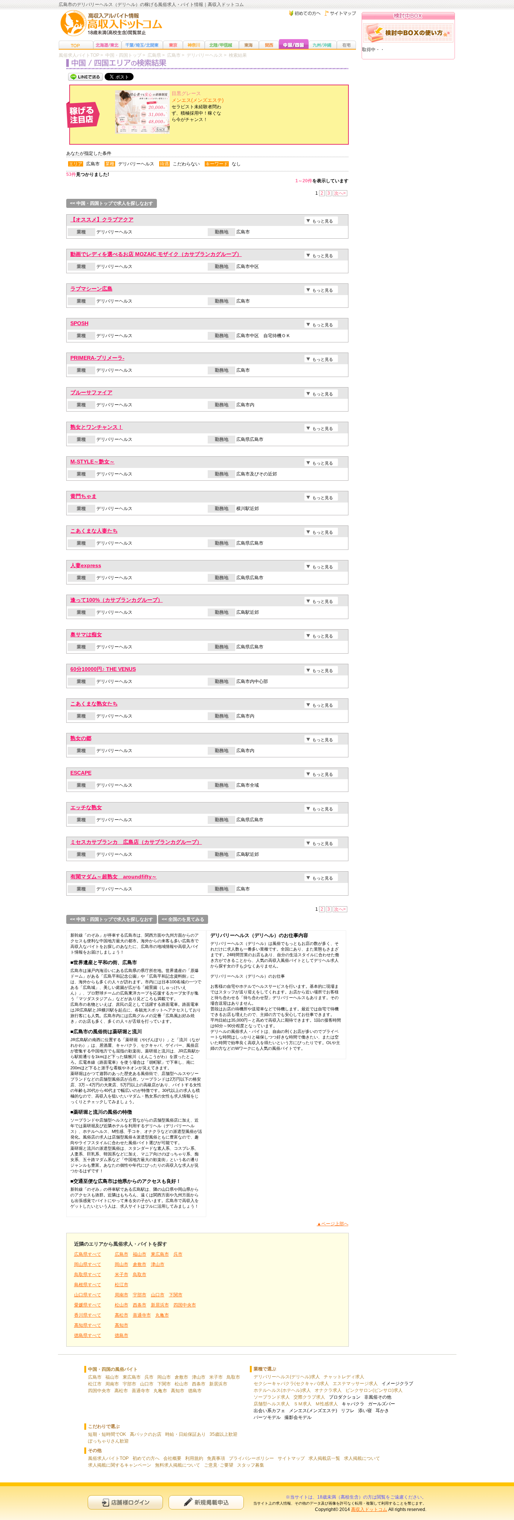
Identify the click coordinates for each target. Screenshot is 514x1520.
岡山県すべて (87, 1264)
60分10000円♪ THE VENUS (103, 669)
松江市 (121, 1284)
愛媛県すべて (87, 1305)
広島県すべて (87, 1254)
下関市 (175, 1294)
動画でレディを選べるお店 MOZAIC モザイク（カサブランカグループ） (156, 254)
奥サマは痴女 (86, 634)
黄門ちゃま (83, 496)
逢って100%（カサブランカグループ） (116, 600)
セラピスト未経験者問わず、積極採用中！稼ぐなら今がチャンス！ (198, 106)
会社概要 (172, 1458)
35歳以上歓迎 (223, 1434)
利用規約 (194, 1458)
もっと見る (322, 221)
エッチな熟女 (86, 807)
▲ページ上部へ (332, 1223)
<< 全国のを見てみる (183, 919)
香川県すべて (87, 1315)
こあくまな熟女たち (94, 704)
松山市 (121, 1305)
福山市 (139, 1254)
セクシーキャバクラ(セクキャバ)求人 (291, 1383)
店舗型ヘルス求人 (272, 1403)
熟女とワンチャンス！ (96, 427)
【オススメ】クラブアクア (102, 219)
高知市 (121, 1325)
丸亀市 (162, 1315)
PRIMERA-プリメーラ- (97, 358)
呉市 (177, 1254)
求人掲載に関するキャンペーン (119, 1465)
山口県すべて (87, 1294)
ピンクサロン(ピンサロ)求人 (374, 1390)
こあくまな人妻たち (94, 531)
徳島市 (121, 1335)
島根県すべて (87, 1284)
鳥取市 (139, 1274)
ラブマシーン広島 (91, 289)
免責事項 (216, 1458)
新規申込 (206, 1502)
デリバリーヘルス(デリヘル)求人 (287, 1376)
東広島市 (160, 1254)
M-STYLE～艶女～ (92, 462)
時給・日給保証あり (185, 1434)
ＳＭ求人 (302, 1403)
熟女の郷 (80, 738)
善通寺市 (142, 1315)
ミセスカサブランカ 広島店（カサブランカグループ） (136, 842)
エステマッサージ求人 (355, 1383)
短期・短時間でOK (107, 1434)
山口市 (157, 1294)
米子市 (121, 1274)
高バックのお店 (145, 1434)
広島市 (121, 1254)
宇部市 (139, 1294)
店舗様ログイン (125, 1502)
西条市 (139, 1305)
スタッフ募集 (250, 1465)
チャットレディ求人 (344, 1376)
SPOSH (79, 323)
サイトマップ (291, 1458)
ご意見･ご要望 (218, 1465)
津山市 (157, 1264)
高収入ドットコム (369, 1509)
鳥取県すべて (87, 1274)
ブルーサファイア (91, 392)
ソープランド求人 (272, 1397)
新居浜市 (160, 1305)
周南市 (121, 1294)
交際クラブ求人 (309, 1397)
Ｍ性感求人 (326, 1403)
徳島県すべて (87, 1335)
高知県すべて (87, 1325)
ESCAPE (80, 773)
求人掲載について (362, 1458)
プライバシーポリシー (251, 1458)
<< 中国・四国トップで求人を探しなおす (111, 203)
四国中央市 (184, 1305)
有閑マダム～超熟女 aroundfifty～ (113, 877)
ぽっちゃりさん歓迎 (108, 1441)
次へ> (340, 193)
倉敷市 (139, 1264)
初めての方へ (146, 1458)
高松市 (121, 1315)
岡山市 (121, 1264)
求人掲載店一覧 (324, 1458)
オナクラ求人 (328, 1390)
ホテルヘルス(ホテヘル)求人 (282, 1390)
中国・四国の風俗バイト (113, 1369)
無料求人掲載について (177, 1465)
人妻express (85, 565)
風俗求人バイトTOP (108, 1458)
